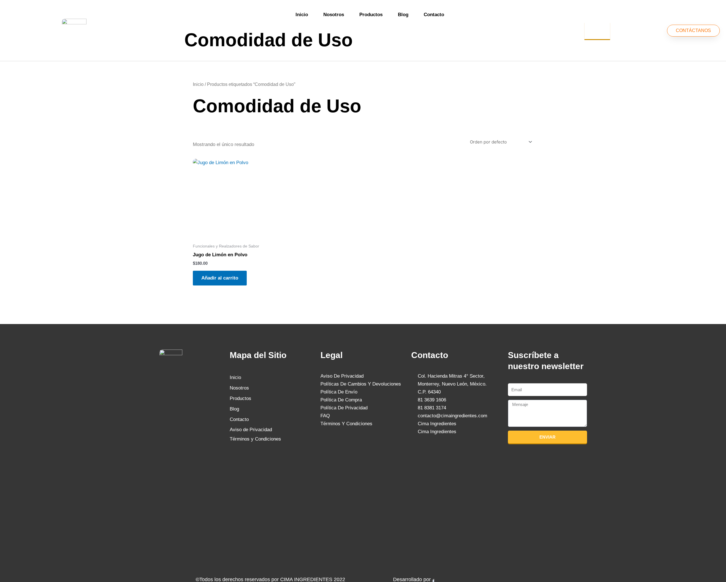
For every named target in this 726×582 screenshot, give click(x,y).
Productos (371, 14)
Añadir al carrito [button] (219, 278)
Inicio (302, 14)
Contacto (434, 14)
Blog (403, 14)
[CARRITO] (597, 30)
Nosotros (333, 14)
